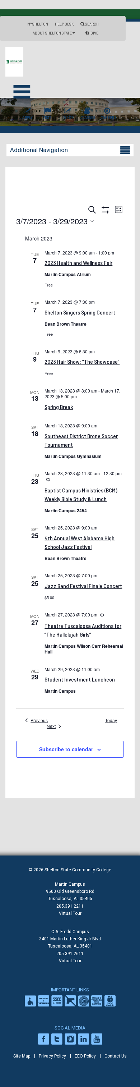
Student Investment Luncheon (80, 679)
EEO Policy (85, 1056)
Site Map (21, 1056)
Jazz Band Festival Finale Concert (83, 585)
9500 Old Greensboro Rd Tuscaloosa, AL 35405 (70, 895)
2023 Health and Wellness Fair (78, 262)
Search (91, 23)
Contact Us (115, 1056)
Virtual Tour (70, 913)
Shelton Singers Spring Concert (80, 312)
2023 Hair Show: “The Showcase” (82, 361)
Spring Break (59, 406)
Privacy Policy (52, 1056)
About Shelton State (53, 32)
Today (111, 720)
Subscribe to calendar (66, 749)
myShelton (37, 23)
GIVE (94, 32)
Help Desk (64, 23)
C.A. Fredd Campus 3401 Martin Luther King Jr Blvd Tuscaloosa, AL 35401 (70, 939)
